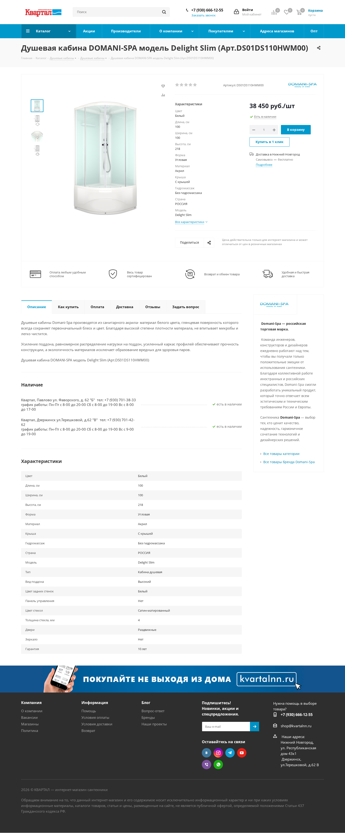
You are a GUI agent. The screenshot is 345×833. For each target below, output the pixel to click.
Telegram (230, 752)
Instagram (218, 752)
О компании (31, 710)
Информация (94, 702)
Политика (29, 730)
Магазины (30, 724)
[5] (195, 85)
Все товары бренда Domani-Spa (289, 462)
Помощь (88, 710)
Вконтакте (206, 752)
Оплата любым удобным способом (68, 274)
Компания (31, 702)
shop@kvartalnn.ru (296, 725)
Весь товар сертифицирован (139, 274)
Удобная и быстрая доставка (295, 274)
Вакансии (29, 717)
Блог (146, 702)
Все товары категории (281, 453)
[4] (190, 85)
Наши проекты (154, 724)
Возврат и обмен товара (222, 274)
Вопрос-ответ (153, 710)
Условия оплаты (95, 717)
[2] (182, 85)
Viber (206, 764)
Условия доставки (96, 724)
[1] (177, 85)
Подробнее (264, 165)
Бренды (148, 717)
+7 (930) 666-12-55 (207, 10)
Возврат (88, 730)
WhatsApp (218, 764)
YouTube (241, 752)
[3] (186, 85)
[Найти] (164, 12)
